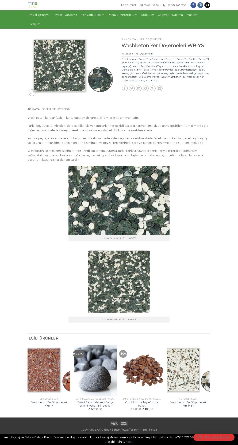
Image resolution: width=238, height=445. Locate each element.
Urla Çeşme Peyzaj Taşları (153, 77)
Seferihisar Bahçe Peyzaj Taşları (157, 73)
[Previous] (27, 380)
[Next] (209, 380)
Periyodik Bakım (92, 15)
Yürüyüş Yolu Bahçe (147, 80)
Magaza (192, 15)
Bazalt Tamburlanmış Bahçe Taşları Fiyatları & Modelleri (95, 404)
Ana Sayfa (129, 39)
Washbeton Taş (176, 77)
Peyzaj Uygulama (64, 15)
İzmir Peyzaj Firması (147, 69)
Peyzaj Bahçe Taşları (192, 69)
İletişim (34, 24)
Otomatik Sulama (170, 15)
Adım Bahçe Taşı (141, 59)
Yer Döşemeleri (151, 39)
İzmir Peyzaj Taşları (169, 69)
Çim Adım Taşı (137, 66)
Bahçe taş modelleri (139, 62)
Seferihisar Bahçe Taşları (190, 73)
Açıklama (34, 109)
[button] (214, 437)
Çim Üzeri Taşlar (155, 66)
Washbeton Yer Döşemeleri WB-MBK (188, 404)
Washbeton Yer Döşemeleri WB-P (49, 404)
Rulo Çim (147, 15)
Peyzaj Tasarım (38, 15)
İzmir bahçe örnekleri (177, 66)
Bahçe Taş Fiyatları (186, 59)
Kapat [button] (129, 441)
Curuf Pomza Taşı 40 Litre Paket (141, 404)
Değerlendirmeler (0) (56, 109)
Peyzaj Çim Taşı (130, 73)
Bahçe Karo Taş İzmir (163, 59)
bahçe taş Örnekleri (163, 62)
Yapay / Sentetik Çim (122, 15)
